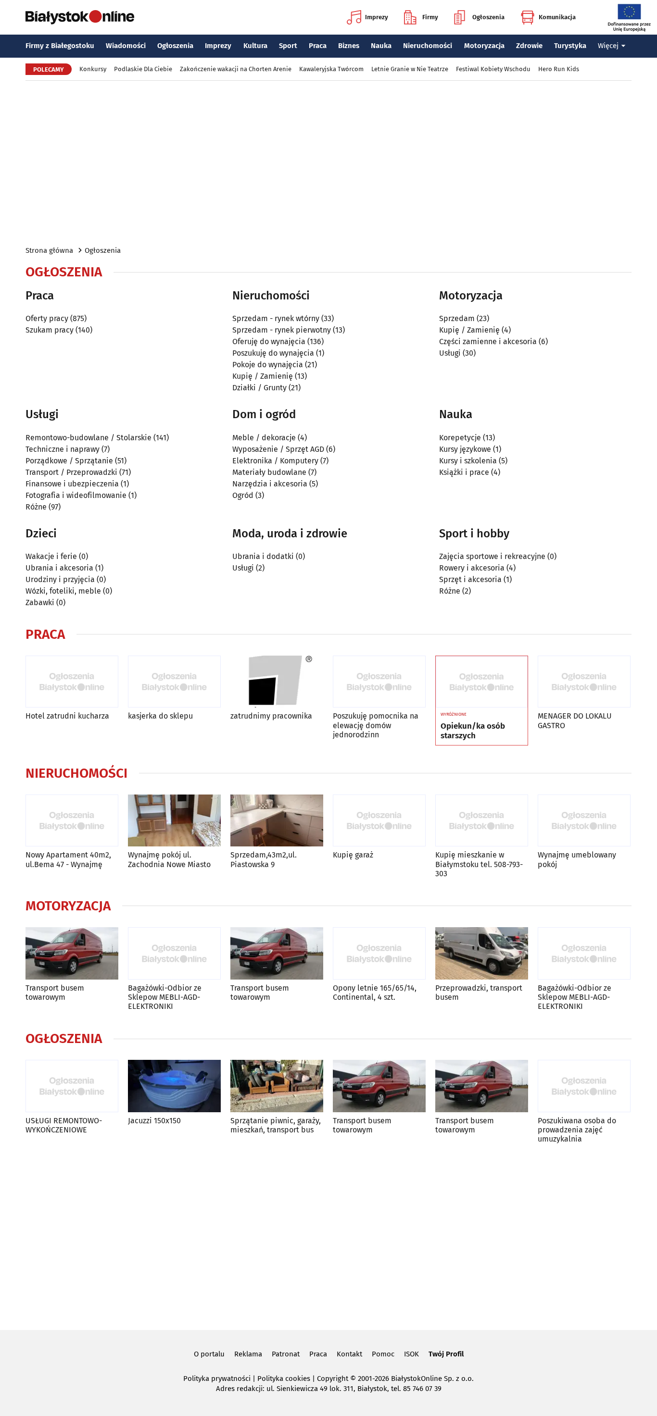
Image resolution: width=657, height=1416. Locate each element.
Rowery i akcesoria (472, 567)
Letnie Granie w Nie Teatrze (409, 69)
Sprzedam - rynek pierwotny (281, 330)
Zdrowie (529, 45)
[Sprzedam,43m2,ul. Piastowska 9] (276, 821)
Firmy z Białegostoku (59, 45)
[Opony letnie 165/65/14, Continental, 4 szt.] (379, 953)
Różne (36, 506)
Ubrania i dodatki (263, 556)
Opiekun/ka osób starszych (473, 731)
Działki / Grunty (259, 387)
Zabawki (39, 602)
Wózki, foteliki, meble (63, 591)
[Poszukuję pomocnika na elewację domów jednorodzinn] (379, 682)
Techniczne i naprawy (62, 449)
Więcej (608, 45)
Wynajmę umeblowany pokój (577, 859)
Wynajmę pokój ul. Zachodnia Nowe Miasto (169, 859)
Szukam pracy (49, 330)
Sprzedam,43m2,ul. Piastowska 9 (263, 859)
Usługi (450, 353)
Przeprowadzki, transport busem (478, 992)
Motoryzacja (484, 45)
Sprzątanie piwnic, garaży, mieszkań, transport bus (275, 1125)
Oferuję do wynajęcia (268, 341)
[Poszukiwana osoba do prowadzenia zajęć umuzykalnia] (584, 1086)
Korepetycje (460, 437)
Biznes (348, 45)
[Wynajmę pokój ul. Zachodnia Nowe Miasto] (174, 821)
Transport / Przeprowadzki (71, 472)
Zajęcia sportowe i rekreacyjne (492, 556)
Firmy (430, 17)
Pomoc (383, 1354)
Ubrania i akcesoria (59, 567)
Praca (318, 45)
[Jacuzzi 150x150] (174, 1086)
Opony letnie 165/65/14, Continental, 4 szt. (375, 992)
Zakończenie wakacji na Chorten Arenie (235, 69)
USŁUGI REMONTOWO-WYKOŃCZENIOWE (63, 1125)
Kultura (255, 45)
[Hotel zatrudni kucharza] (71, 682)
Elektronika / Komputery (275, 460)
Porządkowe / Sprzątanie (69, 460)
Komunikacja (557, 17)
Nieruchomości (427, 45)
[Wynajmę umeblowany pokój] (584, 821)
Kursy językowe (465, 449)
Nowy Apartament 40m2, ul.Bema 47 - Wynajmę (68, 859)
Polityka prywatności (217, 1378)
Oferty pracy (46, 318)
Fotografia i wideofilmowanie (75, 495)
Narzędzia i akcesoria (269, 483)
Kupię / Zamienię (262, 376)
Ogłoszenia (488, 17)
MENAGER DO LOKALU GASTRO (575, 720)
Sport (288, 45)
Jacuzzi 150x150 (154, 1120)
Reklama (248, 1354)
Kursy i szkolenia (468, 460)
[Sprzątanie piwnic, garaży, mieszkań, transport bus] (276, 1086)
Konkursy (92, 69)
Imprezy (376, 17)
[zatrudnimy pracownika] (276, 682)
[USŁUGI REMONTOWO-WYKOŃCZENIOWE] (71, 1086)
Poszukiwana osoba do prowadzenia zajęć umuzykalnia (577, 1129)
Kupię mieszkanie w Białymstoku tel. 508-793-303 (479, 864)
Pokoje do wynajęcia (267, 364)
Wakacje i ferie (51, 556)
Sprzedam (457, 318)
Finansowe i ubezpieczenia (72, 483)
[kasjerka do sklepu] (174, 682)
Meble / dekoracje (264, 437)
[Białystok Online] (79, 17)
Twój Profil (446, 1354)
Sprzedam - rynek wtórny (275, 318)
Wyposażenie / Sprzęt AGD (278, 449)
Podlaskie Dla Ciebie (143, 69)
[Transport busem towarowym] (71, 953)
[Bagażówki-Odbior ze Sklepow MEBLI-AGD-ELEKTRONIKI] (174, 953)
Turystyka (570, 45)
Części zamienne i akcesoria (488, 341)
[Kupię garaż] (379, 821)
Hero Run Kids (558, 69)
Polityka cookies (283, 1378)
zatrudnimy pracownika (271, 715)
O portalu (209, 1354)
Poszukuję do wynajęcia (273, 353)
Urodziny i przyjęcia (60, 579)
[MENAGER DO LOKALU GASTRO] (584, 682)
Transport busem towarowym (54, 992)
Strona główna (49, 250)
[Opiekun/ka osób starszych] (482, 682)
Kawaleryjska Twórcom (331, 69)
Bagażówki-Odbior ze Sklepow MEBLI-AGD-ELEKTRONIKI (165, 997)
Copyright (332, 1378)
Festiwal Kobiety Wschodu (493, 69)
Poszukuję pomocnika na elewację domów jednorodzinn (375, 725)
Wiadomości (126, 45)
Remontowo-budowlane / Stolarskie (88, 437)
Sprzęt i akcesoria (470, 579)
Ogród (242, 495)
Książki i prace (464, 472)
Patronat (286, 1354)
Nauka (381, 45)
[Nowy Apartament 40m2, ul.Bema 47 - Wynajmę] (71, 821)
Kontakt (349, 1354)
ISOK (411, 1354)
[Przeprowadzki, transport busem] (481, 953)
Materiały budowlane (269, 472)
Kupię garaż (353, 854)
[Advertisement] (328, 162)
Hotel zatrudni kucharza (67, 715)
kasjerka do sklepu (160, 715)
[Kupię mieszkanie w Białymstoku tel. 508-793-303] (481, 821)
